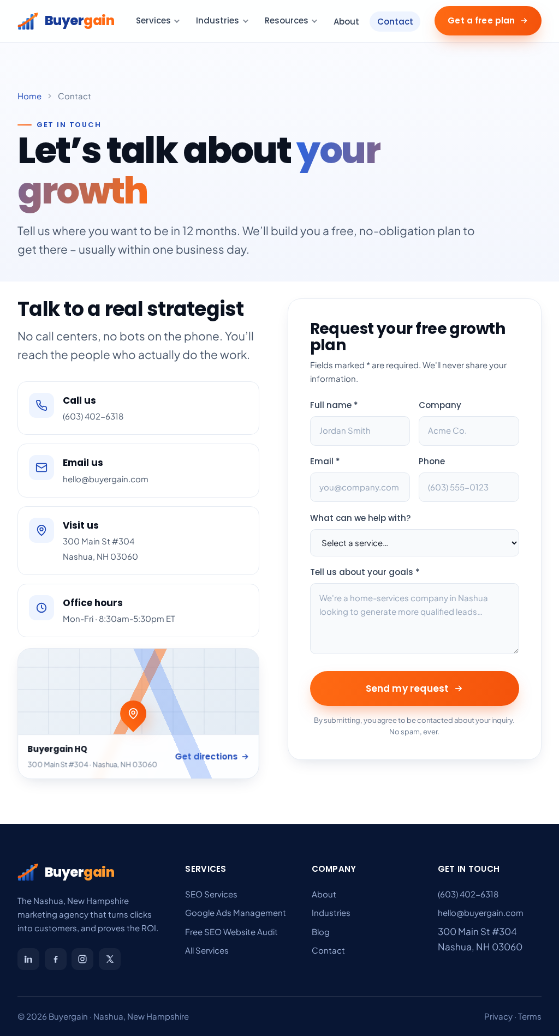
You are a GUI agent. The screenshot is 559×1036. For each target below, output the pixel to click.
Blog (321, 931)
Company (440, 405)
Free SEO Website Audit (231, 931)
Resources (286, 20)
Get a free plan (481, 20)
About (346, 21)
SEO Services (211, 894)
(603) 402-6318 (468, 894)
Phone (432, 461)
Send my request (407, 688)
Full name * (334, 405)
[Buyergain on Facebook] (56, 959)
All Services (207, 950)
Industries (217, 20)
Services (153, 20)
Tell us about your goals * (365, 572)
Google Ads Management (235, 912)
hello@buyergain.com (481, 912)
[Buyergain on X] (110, 959)
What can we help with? (360, 518)
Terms (530, 1016)
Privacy (498, 1016)
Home (29, 96)
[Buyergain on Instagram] (82, 959)
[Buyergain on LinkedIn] (28, 959)
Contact (395, 21)
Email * (325, 461)
